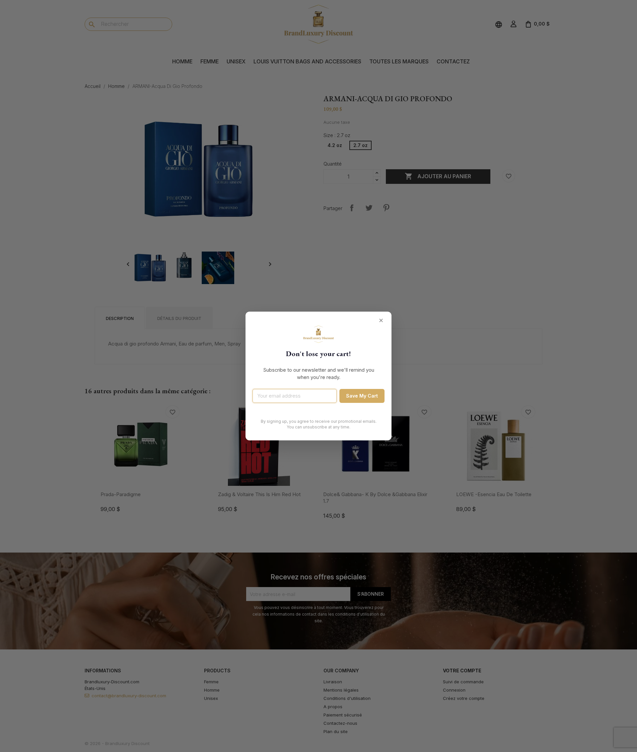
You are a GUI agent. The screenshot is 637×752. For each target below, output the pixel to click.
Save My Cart (362, 396)
